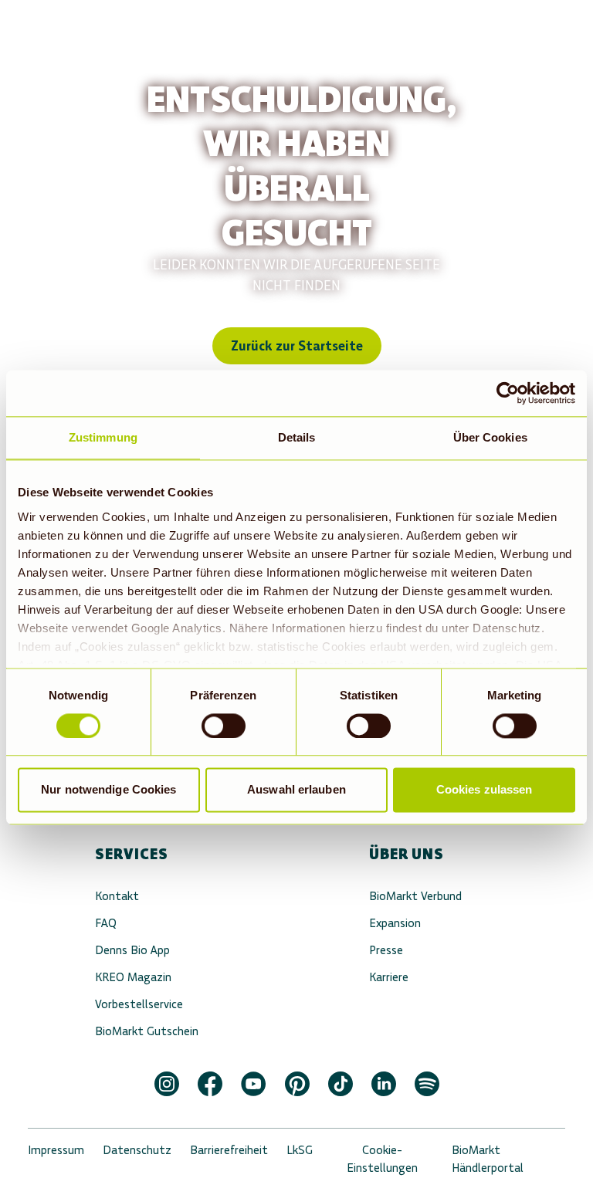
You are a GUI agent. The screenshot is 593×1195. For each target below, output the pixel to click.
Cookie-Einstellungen (382, 1159)
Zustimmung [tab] (103, 437)
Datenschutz (137, 1150)
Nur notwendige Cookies (108, 790)
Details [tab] (297, 437)
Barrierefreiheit (229, 1150)
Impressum (56, 1150)
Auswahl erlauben (296, 790)
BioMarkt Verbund (415, 896)
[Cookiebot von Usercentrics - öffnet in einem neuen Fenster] (507, 393)
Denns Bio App (132, 950)
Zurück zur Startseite (297, 345)
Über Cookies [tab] (490, 437)
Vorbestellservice (139, 1004)
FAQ (106, 923)
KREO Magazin (133, 977)
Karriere (388, 977)
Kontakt (117, 896)
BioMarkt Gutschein (146, 1031)
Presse (386, 950)
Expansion (395, 923)
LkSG (299, 1150)
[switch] (224, 725)
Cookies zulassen (484, 790)
